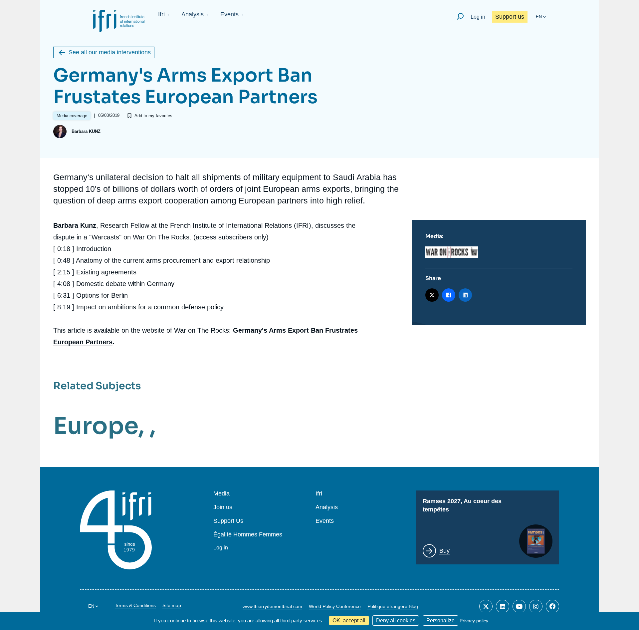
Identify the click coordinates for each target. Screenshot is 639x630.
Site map (171, 605)
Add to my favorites (153, 115)
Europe (95, 426)
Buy (444, 550)
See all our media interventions (110, 52)
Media (221, 493)
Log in (478, 17)
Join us (222, 507)
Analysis (192, 14)
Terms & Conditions (135, 605)
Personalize (440, 620)
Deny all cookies (395, 620)
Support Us (228, 521)
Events (229, 14)
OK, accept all (348, 620)
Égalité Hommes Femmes (247, 534)
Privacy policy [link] (474, 620)
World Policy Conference (335, 606)
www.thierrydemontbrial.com (272, 606)
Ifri (161, 14)
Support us (509, 16)
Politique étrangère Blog (392, 606)
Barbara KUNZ (86, 131)
